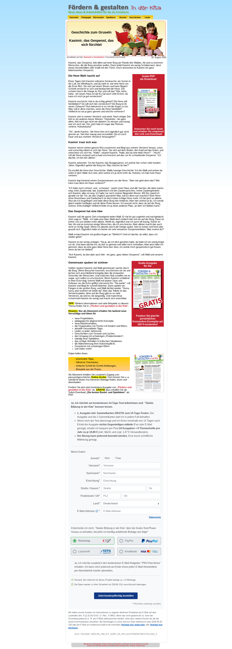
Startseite (73, 17)
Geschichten (135, 17)
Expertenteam (102, 645)
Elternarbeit (98, 17)
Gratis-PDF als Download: (148, 77)
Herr (107, 458)
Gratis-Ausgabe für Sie (147, 264)
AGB (111, 645)
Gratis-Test (91, 645)
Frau (118, 458)
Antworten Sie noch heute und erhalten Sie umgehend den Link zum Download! (148, 131)
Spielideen (110, 17)
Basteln (122, 17)
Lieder (147, 17)
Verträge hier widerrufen (133, 625)
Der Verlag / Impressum (136, 645)
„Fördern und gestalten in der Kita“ (108, 306)
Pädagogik (86, 17)
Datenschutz (155, 517)
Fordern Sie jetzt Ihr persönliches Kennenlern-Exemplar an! (147, 320)
